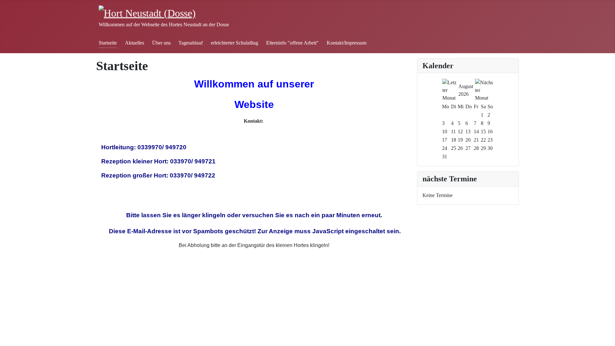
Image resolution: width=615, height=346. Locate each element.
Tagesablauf (190, 42)
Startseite (108, 42)
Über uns (161, 42)
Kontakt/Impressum (346, 42)
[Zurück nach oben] (607, 338)
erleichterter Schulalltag (234, 42)
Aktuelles (134, 42)
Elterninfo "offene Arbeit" (292, 42)
